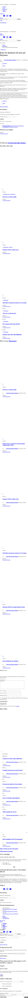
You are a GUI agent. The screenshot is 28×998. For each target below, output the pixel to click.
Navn (1, 690)
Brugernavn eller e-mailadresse (6, 935)
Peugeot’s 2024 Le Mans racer (11, 249)
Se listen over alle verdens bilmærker (12, 758)
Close (1, 921)
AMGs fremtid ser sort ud (9, 811)
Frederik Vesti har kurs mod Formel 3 (13, 770)
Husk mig (3, 940)
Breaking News (7, 194)
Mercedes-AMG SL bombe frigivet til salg (14, 607)
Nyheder (4, 6)
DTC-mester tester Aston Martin (11, 324)
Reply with (3, 703)
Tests (4, 7)
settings (17, 706)
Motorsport (5, 9)
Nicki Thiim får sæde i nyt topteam (10, 909)
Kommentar (3, 680)
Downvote (5, 133)
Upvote (1, 133)
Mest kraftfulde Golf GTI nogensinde (12, 839)
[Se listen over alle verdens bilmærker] (15, 731)
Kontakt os (5, 917)
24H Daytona (3, 106)
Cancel (5, 997)
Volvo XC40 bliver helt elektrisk (11, 798)
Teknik (4, 10)
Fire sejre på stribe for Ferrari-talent (12, 784)
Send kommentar (4, 701)
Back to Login (3, 958)
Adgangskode (3, 937)
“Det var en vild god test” (9, 313)
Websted (2, 695)
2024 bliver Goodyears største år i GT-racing (14, 302)
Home (4, 916)
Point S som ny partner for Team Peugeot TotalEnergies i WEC (14, 444)
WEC (7, 106)
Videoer (4, 11)
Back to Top (2, 920)
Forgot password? (3, 944)
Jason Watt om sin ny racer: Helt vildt (10, 913)
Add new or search (4, 981)
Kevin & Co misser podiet (9, 196)
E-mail (2, 693)
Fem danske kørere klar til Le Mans (10, 911)
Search (19, 19)
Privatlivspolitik (6, 918)
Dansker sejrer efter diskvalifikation (12, 334)
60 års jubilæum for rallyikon (10, 661)
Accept (1, 974)
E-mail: (1, 116)
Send (1, 997)
